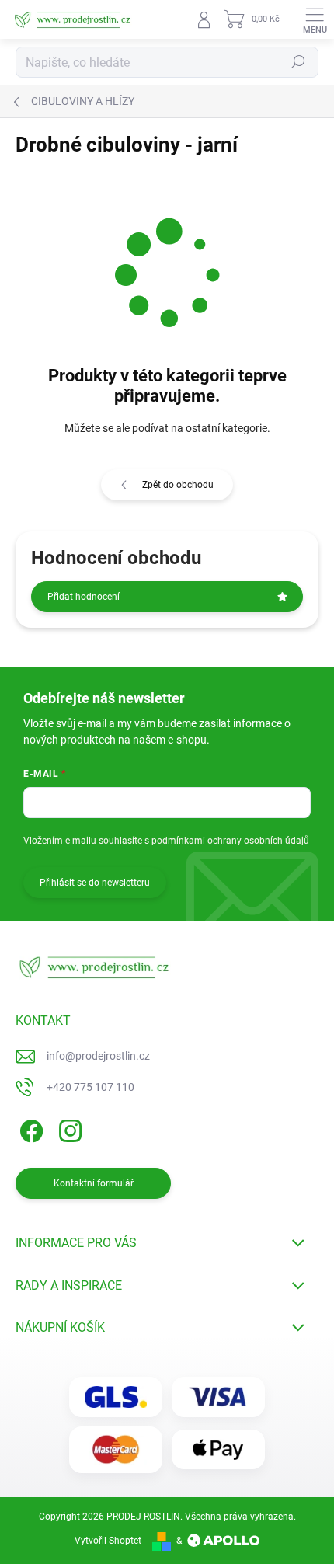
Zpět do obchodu (178, 484)
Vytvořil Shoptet (108, 1540)
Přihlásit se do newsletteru (95, 882)
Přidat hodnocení (83, 596)
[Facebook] (29, 1128)
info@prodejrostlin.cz (98, 1056)
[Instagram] (68, 1128)
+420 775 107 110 (90, 1087)
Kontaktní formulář (94, 1183)
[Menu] (314, 19)
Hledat (298, 62)
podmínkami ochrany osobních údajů (230, 840)
